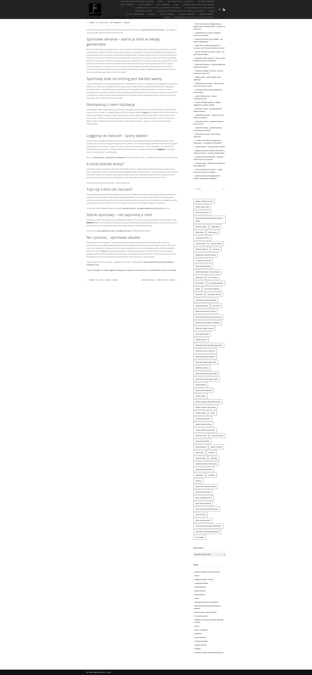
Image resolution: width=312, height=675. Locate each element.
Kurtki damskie (167, 14)
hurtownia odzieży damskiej (205, 300)
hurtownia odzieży (214, 294)
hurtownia (199, 294)
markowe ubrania (202, 368)
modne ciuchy (200, 396)
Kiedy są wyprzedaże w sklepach (207, 322)
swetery (198, 481)
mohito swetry (200, 413)
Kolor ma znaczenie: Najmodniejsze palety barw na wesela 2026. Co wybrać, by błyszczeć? (209, 26)
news (176, 4)
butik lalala (215, 227)
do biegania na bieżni (100, 270)
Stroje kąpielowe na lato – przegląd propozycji (114, 231)
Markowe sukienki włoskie (205, 356)
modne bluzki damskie (203, 390)
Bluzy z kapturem (135, 14)
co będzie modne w (202, 238)
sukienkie (213, 458)
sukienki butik (200, 458)
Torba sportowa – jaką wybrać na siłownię (108, 157)
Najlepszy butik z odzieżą (180, 1)
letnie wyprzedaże (202, 334)
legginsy (145, 112)
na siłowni (129, 270)
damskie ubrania (201, 249)
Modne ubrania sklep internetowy (207, 402)
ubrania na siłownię (168, 270)
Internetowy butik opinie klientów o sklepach (157, 8)
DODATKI (152, 14)
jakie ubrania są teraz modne (199, 8)
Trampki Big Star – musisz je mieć (102, 280)
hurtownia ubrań (201, 306)
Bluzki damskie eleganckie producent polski (209, 219)
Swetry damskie (207, 14)
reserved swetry (217, 435)
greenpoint (199, 277)
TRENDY (167, 17)
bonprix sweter (201, 227)
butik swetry (213, 232)
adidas (127, 22)
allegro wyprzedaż (202, 207)
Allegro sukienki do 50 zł (204, 201)
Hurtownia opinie (144, 11)
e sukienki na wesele (203, 260)
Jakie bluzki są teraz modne (205, 311)
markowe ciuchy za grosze (205, 351)
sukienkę (211, 475)
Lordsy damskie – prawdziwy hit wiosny (159, 280)
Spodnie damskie (187, 14)
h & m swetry (213, 277)
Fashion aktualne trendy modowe (137, 1)
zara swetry (199, 537)
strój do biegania (154, 270)
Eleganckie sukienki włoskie (205, 255)
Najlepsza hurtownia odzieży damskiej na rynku (181, 11)
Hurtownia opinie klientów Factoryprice (194, 17)
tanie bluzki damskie (203, 492)
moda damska (200, 385)
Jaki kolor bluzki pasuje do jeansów (208, 317)
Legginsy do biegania (117, 270)
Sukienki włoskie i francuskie (206, 464)
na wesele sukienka (202, 419)
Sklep (103, 251)
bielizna (90, 223)
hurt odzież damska (212, 289)
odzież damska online (203, 424)
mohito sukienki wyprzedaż (205, 407)
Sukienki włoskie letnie (203, 469)
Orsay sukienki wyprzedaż (205, 430)
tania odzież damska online (205, 486)
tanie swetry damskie (203, 503)
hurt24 (197, 289)
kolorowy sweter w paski (204, 328)
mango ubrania (201, 339)
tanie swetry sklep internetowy (206, 509)
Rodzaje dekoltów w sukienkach (198, 4)
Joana (92, 22)
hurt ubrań (216, 306)
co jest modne (200, 243)
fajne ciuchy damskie (203, 266)
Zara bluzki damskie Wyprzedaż (207, 532)
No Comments (116, 22)
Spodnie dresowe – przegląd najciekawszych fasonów (142, 208)
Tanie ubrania (200, 514)
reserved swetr (201, 435)
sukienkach (199, 452)
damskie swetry (216, 243)
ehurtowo (216, 249)
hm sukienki (199, 283)
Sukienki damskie (206, 1)
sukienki (211, 452)
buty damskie (163, 4)
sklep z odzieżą (216, 447)
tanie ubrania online (202, 520)
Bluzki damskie (126, 4)
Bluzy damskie (145, 4)
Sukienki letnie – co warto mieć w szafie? (210, 147)
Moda (160, 1)
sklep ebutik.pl (200, 447)
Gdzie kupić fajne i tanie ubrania (207, 272)
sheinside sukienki (202, 441)
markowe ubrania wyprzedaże (206, 379)
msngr (212, 413)
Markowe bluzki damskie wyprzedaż (208, 345)
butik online (199, 232)
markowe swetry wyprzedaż (205, 362)
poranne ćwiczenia (140, 270)
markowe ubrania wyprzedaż (206, 373)
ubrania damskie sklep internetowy (208, 526)
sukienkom (199, 475)
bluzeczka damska (202, 212)
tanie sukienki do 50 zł (203, 498)
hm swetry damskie (216, 283)
